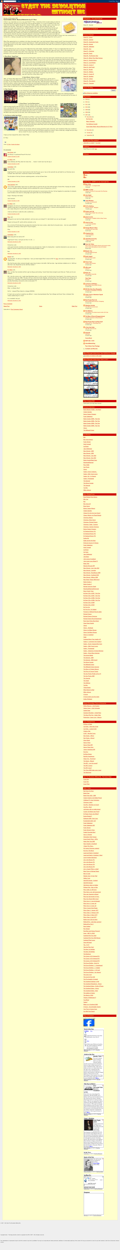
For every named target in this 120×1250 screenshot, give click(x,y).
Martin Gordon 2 (87, 584)
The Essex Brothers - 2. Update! (91, 967)
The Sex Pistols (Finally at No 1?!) (92, 673)
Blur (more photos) (88, 439)
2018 (86, 99)
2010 (86, 107)
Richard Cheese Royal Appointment (92, 618)
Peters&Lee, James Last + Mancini (92, 717)
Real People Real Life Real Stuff (94, 321)
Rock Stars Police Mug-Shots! (91, 621)
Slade (84, 637)
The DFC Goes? (87, 768)
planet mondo (89, 217)
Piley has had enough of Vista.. (91, 896)
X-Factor (85, 694)
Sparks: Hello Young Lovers (90, 474)
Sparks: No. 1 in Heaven (89, 476)
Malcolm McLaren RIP (89, 566)
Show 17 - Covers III (88, 74)
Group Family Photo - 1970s (90, 839)
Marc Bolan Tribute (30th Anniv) (91, 579)
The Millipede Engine (88, 430)
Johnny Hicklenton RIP (89, 749)
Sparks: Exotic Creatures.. (90, 471)
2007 (86, 115)
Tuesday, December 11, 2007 (14, 156)
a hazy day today (89, 327)
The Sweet (86, 680)
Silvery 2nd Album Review (90, 632)
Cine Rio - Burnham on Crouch (91, 804)
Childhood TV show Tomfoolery (91, 800)
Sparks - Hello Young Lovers (90, 646)
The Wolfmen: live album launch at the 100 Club (96, 312)
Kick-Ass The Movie (88, 850)
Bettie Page (86, 793)
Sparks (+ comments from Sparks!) (92, 641)
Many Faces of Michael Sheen (91, 871)
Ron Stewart (86, 928)
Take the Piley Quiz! (88, 947)
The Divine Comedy (88, 483)
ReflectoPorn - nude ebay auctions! (92, 922)
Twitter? (85, 1002)
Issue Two (86, 781)
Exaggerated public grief (89, 820)
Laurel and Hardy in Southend (90, 853)
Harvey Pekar (86, 742)
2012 (86, 102)
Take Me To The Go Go (90, 328)
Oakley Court (86, 878)
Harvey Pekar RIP (88, 745)
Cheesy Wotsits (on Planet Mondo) (92, 515)
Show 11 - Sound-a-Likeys (90, 60)
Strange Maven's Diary (91, 227)
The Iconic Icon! (87, 974)
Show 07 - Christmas (88, 51)
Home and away (89, 196)
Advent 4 (87, 268)
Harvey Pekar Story (88, 747)
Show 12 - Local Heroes (89, 62)
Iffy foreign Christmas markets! (91, 848)
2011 (86, 104)
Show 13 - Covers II (88, 65)
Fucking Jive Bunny (15, 144)
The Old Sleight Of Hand (91, 252)
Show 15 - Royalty (88, 69)
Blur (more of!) (87, 504)
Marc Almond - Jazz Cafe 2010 (91, 568)
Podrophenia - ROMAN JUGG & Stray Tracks (96, 218)
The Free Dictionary (98, 1153)
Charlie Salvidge (87, 412)
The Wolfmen (89, 311)
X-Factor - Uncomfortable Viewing (92, 1006)
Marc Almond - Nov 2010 (89, 458)
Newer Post (6, 306)
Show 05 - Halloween (88, 46)
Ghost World (86, 740)
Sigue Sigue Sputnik (88, 623)
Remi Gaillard (86, 926)
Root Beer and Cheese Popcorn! (91, 931)
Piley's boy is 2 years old (89, 903)
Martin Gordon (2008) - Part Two (91, 421)
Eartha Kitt (86, 538)
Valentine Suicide (90, 305)
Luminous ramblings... (91, 283)
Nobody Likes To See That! (90, 876)
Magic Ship (86, 563)
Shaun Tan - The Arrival (89, 758)
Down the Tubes (89, 244)
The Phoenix (88, 296)
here (96, 149)
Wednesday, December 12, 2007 (14, 241)
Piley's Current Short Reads (90, 908)
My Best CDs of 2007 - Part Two (91, 595)
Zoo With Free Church (89, 1011)
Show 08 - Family (87, 53)
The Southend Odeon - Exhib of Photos (93, 986)
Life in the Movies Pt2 (89, 862)
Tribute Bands (87, 687)
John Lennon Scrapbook (89, 559)
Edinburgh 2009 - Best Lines (90, 818)
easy (86, 1178)
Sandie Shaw (86, 710)
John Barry (86, 556)
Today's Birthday (87, 1147)
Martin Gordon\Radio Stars (90, 460)
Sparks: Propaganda (88, 478)
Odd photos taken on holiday (90, 885)
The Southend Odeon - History (91, 988)
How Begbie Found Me (90, 274)
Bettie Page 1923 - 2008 (89, 795)
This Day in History (88, 1113)
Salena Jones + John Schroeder (91, 708)
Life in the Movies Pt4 (89, 866)
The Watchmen (87, 772)
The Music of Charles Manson (91, 669)
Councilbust (88, 338)
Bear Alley (88, 184)
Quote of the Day (87, 1171)
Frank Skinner (87, 442)
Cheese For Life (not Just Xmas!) (91, 513)
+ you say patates (89, 234)
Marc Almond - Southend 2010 (91, 575)
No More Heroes (87, 754)
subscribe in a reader (88, 143)
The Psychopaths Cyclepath (90, 979)
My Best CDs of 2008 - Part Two (91, 600)
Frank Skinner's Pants (89, 830)
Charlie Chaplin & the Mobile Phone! (92, 798)
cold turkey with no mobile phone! (91, 809)
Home (40, 306)
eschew (87, 1031)
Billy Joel (85, 499)
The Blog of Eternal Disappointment (95, 316)
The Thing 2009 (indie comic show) (92, 770)
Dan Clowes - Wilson (88, 735)
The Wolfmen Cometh (91, 124)
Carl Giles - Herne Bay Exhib (90, 726)
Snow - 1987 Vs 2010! (89, 933)
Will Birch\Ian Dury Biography (93, 289)
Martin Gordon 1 (87, 582)
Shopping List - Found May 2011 (93, 323)
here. (57, 258)
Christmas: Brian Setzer (89, 520)
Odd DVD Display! (88, 882)
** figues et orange (89, 240)
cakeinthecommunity (91, 238)
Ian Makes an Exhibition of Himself (93, 290)
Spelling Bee (86, 1188)
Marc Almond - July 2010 (89, 455)
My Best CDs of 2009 (88, 602)
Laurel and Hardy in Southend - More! (92, 855)
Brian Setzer (86, 506)
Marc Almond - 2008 (88, 451)
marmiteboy (11, 167)
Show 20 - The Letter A (89, 81)
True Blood (86, 1000)
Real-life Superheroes (88, 756)
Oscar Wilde (96, 1163)
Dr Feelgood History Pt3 (89, 536)
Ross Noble (86, 465)
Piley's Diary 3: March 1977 (90, 915)
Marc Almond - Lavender (89, 570)
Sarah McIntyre (89, 200)
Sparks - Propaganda (88, 648)
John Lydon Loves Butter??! (90, 561)
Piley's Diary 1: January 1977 (90, 910)
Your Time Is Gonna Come (90, 1009)
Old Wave (87, 334)
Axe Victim (10, 152)
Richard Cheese (87, 614)
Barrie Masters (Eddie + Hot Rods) (92, 409)
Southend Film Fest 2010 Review (91, 938)
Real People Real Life (91, 300)
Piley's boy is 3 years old (89, 905)
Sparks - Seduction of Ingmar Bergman (93, 650)
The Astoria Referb (88, 655)
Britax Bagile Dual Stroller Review (93, 285)
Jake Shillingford (87, 448)
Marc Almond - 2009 (88, 453)
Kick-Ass (85, 752)
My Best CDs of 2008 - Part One (91, 598)
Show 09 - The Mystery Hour (90, 55)
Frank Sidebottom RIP (89, 825)
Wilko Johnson (87, 490)
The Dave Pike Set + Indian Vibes (92, 715)
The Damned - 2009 (88, 657)
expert (93, 1178)
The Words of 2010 (88, 995)
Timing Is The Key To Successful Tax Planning (96, 191)
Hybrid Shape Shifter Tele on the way (94, 213)
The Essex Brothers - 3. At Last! (91, 970)
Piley (9, 217)
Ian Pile (85, 1018)
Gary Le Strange (87, 834)
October (89, 132)
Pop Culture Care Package (92, 346)
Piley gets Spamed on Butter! (90, 894)
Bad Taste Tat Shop (88, 791)
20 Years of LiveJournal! (91, 202)
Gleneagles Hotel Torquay (90, 837)
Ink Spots (85, 552)
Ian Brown (86, 446)
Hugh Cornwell (87, 444)
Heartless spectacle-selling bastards (94, 317)
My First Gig (89, 119)
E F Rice (9, 144)
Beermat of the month (90, 257)
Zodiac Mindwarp (87, 699)
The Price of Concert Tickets (90, 671)
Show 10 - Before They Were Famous (93, 58)
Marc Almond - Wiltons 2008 (90, 577)
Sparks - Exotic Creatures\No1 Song (92, 644)
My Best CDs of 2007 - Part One (91, 593)
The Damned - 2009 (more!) (90, 660)
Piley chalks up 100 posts (90, 889)
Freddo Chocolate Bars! (89, 832)
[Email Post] (5, 142)
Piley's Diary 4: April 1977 (89, 917)
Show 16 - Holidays (88, 72)
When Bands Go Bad (88, 690)
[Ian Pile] (88, 1026)
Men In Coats (86, 873)
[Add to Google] (102, 1177)
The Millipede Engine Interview (91, 667)
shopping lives (89, 233)
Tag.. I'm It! (86, 944)
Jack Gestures (11, 184)
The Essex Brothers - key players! (92, 972)
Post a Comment (8, 303)
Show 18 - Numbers (88, 76)
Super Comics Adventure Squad (94, 294)
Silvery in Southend (88, 634)
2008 (86, 112)
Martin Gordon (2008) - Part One (91, 418)
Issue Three (86, 784)
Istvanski (87, 332)
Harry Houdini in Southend (90, 843)
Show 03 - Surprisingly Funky (90, 42)
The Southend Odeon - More (90, 990)
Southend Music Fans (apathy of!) (92, 639)
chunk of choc (89, 222)
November (89, 130)
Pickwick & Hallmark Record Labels (92, 611)
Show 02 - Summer (88, 39)
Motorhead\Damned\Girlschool (91, 588)
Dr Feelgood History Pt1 (89, 531)
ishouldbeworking (90, 343)
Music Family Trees (88, 591)
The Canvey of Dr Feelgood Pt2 (91, 958)
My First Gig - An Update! (89, 609)
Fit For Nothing (89, 206)
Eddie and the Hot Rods (89, 540)
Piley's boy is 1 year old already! (91, 901)
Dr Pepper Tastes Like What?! (91, 814)
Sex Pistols (86, 467)
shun (88, 1041)
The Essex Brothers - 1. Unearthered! (93, 965)
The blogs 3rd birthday (89, 951)
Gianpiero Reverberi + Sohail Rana (92, 712)
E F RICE (10, 159)
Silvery (85, 428)
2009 (86, 109)
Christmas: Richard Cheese (90, 522)
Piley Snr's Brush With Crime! (91, 899)
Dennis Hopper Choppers (89, 414)
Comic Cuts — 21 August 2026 (92, 185)
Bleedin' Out (88, 251)
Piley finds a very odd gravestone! (92, 892)
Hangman (86, 1215)
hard (90, 1178)
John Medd (88, 195)
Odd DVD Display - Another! (90, 880)
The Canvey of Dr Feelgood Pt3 (91, 961)
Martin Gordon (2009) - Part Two (91, 425)
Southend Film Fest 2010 (89, 935)
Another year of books (90, 263)
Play (91, 1031)
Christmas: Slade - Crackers (90, 524)
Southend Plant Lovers (89, 940)
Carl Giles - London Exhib (89, 729)
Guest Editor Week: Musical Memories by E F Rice (99, 126)
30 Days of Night (87, 724)
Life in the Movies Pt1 (89, 860)
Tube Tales (88, 278)
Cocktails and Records (91, 348)
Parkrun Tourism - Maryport (91, 207)
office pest (88, 267)
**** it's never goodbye (90, 223)
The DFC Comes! (87, 765)
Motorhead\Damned (88, 462)
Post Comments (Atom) (17, 309)
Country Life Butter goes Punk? (91, 811)
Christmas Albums (88, 517)
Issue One (86, 779)
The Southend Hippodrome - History (92, 984)
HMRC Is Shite (89, 189)
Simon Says (88, 262)
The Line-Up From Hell (89, 977)
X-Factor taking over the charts (91, 696)
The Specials (86, 485)
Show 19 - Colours (88, 78)
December (89, 117)
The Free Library (99, 1171)
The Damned (86, 481)
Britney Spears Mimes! (89, 508)
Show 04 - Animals (88, 44)
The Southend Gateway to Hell (91, 981)
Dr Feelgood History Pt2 (89, 533)
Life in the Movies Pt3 (89, 864)
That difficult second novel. (91, 307)
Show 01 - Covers (88, 37)
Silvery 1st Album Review (89, 630)
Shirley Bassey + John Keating (91, 706)
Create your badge (91, 1018)
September (90, 135)
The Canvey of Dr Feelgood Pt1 (91, 956)
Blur (84, 437)
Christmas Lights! (87, 802)
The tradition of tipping (89, 993)
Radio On (87, 272)
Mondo (9, 256)
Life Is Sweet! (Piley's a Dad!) (91, 869)
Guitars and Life (89, 211)
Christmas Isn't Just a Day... (91, 229)
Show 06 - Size (87, 49)
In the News (86, 1153)
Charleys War (86, 731)
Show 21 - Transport (88, 83)
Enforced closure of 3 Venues (90, 543)
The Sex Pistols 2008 (88, 676)
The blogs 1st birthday (89, 949)
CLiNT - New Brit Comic (89, 733)
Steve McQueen (87, 942)
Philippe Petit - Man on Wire (90, 887)
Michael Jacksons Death (89, 586)
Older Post (74, 306)
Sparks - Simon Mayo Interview (91, 653)
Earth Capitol (88, 256)
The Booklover (87, 954)
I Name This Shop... (88, 846)
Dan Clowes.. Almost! (88, 738)
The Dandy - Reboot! (88, 761)
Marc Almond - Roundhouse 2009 (91, 572)
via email (98, 143)
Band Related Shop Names (90, 497)
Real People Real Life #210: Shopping (94, 301)
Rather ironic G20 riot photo (90, 919)
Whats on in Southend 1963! (90, 1004)
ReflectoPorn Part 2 (88, 924)
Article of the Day (87, 1079)
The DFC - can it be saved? (90, 763)
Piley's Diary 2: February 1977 (91, 912)
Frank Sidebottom (88, 416)
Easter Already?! (87, 816)
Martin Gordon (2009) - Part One (91, 423)
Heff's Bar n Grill (89, 340)
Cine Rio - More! (87, 807)
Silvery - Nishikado (88, 628)
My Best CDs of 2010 (88, 605)
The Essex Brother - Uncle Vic (91, 963)
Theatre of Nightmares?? (89, 997)
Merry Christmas (90, 121)
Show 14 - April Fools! (89, 67)
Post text (87, 279)
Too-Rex (85, 487)
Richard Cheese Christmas (90, 616)
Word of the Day (87, 1049)
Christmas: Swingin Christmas (91, 527)
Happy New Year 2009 (89, 841)
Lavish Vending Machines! (90, 857)
